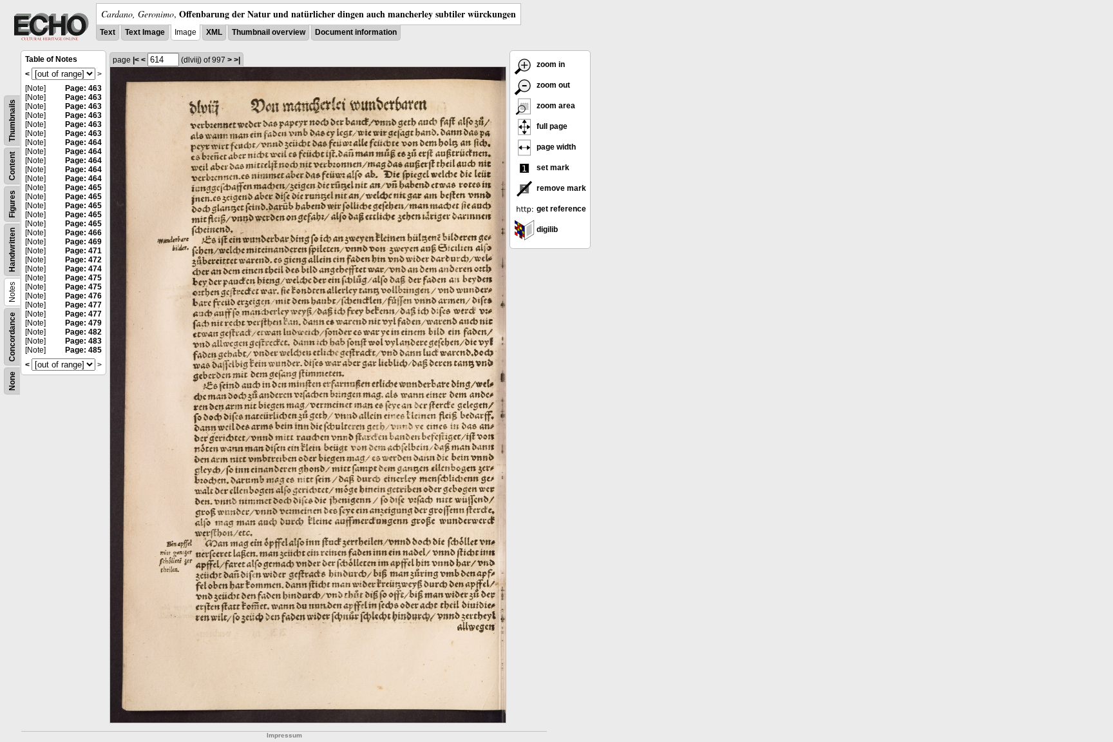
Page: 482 (83, 332)
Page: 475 (83, 277)
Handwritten (12, 250)
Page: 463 (83, 88)
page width (555, 146)
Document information (356, 32)
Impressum (284, 735)
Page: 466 (83, 232)
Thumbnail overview (268, 32)
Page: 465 (83, 187)
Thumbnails (12, 120)
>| (237, 59)
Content (12, 166)
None (12, 381)
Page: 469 (83, 241)
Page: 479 (83, 322)
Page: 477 (83, 304)
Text (107, 32)
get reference (560, 208)
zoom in (550, 64)
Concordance (12, 337)
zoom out (552, 85)
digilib (546, 229)
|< (136, 59)
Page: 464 (83, 142)
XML (214, 32)
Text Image (145, 32)
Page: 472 (83, 259)
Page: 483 (83, 341)
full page (551, 126)
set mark (552, 167)
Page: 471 (83, 250)
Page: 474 (83, 268)
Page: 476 (83, 295)
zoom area (555, 105)
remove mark (560, 188)
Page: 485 (83, 350)
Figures (12, 204)
